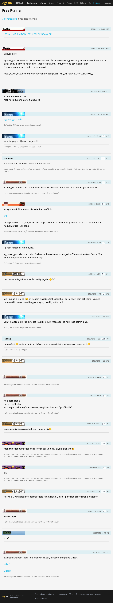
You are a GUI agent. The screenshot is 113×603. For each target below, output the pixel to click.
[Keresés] (63, 3)
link (5, 216)
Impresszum (62, 594)
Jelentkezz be (9, 18)
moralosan (9, 158)
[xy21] (13, 91)
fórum (69, 3)
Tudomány (32, 3)
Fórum (71, 594)
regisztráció (108, 3)
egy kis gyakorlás (13, 119)
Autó (51, 3)
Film (59, 3)
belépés (96, 3)
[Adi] (13, 443)
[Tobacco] (14, 182)
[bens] (13, 114)
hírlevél (83, 3)
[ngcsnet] (13, 533)
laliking (7, 339)
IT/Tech (20, 3)
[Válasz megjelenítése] (103, 136)
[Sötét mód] (90, 3)
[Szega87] (13, 274)
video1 (7, 564)
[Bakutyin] (13, 29)
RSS (76, 3)
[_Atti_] (13, 204)
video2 (7, 570)
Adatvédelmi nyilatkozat (44, 594)
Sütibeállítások (41, 598)
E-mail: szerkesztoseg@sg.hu (88, 594)
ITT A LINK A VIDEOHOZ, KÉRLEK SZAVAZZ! (28, 34)
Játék (43, 3)
